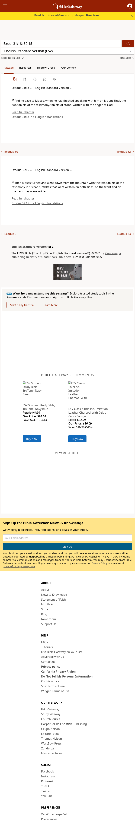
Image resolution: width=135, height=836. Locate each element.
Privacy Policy (99, 563)
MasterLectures (51, 753)
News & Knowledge (54, 595)
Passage (9, 67)
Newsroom (48, 619)
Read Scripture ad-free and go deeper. (66, 15)
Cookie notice (50, 681)
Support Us (48, 624)
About (45, 590)
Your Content (68, 67)
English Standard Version (29, 247)
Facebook (47, 771)
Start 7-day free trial (22, 305)
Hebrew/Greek (46, 67)
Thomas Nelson (51, 738)
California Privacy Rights (58, 671)
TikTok (45, 786)
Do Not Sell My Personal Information (67, 676)
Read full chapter (23, 112)
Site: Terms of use (53, 686)
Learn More (51, 305)
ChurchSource (50, 719)
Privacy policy (50, 667)
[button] (129, 6)
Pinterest (47, 781)
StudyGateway (50, 714)
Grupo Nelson (50, 729)
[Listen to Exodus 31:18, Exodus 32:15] (54, 79)
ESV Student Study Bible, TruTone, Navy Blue (39, 407)
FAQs (44, 642)
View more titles (67, 453)
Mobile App (48, 604)
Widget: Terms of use (55, 691)
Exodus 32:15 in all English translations (37, 203)
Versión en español (54, 814)
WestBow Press (51, 743)
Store (44, 609)
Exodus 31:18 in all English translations (37, 117)
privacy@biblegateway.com (19, 566)
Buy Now (31, 439)
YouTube (47, 796)
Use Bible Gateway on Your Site (61, 652)
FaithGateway (50, 709)
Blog (44, 614)
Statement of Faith (53, 599)
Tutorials (47, 647)
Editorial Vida (50, 734)
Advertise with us (52, 657)
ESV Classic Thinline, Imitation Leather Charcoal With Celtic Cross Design (88, 412)
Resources (25, 67)
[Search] (128, 43)
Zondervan (48, 748)
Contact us (48, 662)
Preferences (49, 819)
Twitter (46, 791)
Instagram (48, 776)
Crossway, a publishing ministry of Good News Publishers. (66, 255)
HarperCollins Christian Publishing (64, 724)
